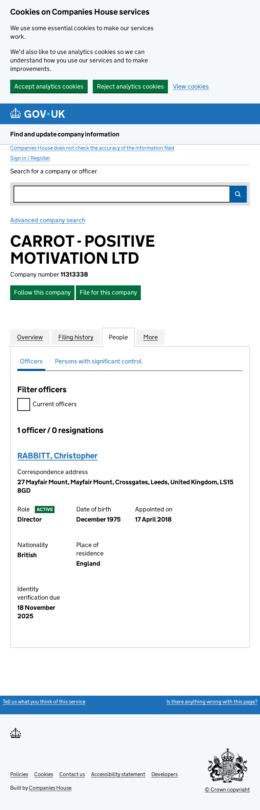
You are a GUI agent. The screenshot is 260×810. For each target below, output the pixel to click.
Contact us (72, 774)
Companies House (50, 788)
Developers (164, 774)
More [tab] (150, 337)
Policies (19, 774)
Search (238, 194)
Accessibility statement (118, 774)
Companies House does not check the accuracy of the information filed (92, 148)
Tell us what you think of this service (44, 701)
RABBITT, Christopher (57, 455)
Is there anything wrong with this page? (212, 701)
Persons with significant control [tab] (98, 361)
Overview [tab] (30, 337)
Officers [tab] (31, 361)
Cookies (43, 774)
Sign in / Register (30, 158)
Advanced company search (47, 220)
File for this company (108, 292)
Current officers (54, 404)
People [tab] (118, 337)
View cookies (191, 86)
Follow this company (42, 292)
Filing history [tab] (75, 337)
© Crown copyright (227, 789)
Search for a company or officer (53, 171)
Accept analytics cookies (49, 86)
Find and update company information (65, 134)
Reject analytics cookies (130, 86)
